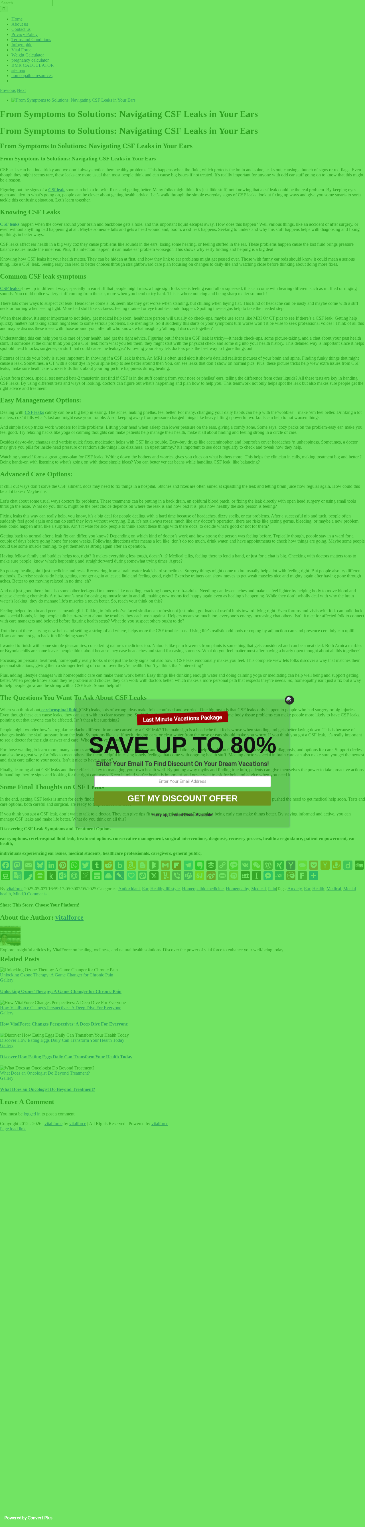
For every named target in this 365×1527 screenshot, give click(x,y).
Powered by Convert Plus (28, 1517)
